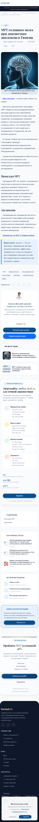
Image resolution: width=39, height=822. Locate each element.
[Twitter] (29, 285)
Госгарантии (7, 738)
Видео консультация (17, 336)
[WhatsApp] (24, 285)
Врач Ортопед (9, 99)
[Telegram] (13, 285)
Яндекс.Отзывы (8, 786)
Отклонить (12, 817)
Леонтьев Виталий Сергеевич (19, 304)
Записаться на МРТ (19, 676)
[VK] (19, 285)
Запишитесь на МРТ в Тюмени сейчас (18, 235)
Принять (26, 817)
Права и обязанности (10, 735)
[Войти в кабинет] (35, 3)
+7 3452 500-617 (9, 779)
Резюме (6, 766)
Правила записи (8, 745)
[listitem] (3, 725)
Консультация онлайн (21, 330)
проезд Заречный (9, 783)
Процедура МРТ (9, 519)
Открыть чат (21, 324)
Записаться (21, 622)
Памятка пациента (9, 742)
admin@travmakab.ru (10, 776)
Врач (5, 755)
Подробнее (21, 682)
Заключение (8, 522)
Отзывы (6, 762)
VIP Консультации (9, 759)
